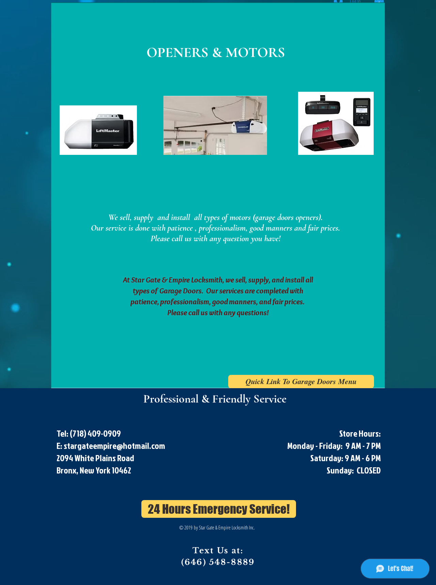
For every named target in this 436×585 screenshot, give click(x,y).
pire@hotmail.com (134, 445)
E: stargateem (80, 445)
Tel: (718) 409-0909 (89, 433)
